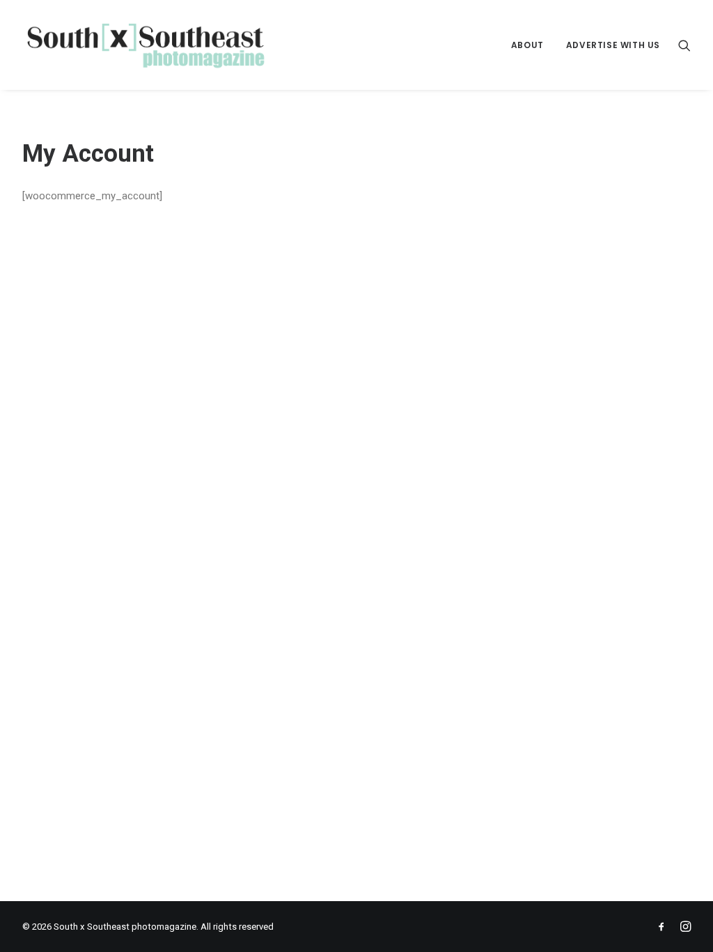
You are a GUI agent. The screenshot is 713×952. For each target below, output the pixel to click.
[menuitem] (527, 45)
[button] (684, 45)
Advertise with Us (613, 45)
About (527, 45)
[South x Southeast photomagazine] (145, 45)
